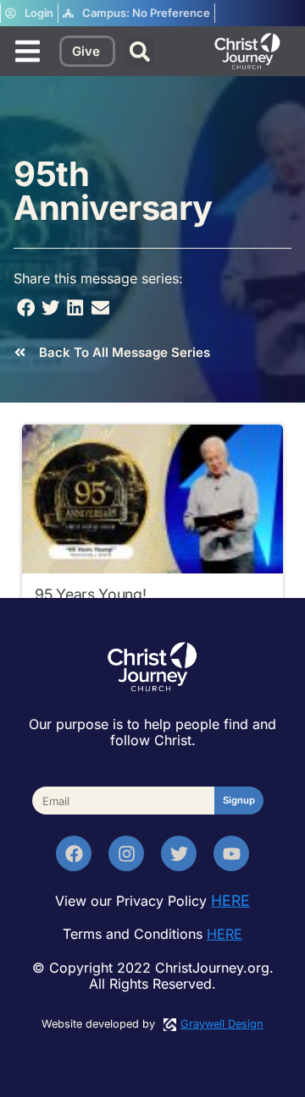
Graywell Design (221, 1023)
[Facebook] (74, 853)
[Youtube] (231, 853)
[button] (139, 51)
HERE (230, 900)
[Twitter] (179, 853)
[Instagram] (126, 853)
